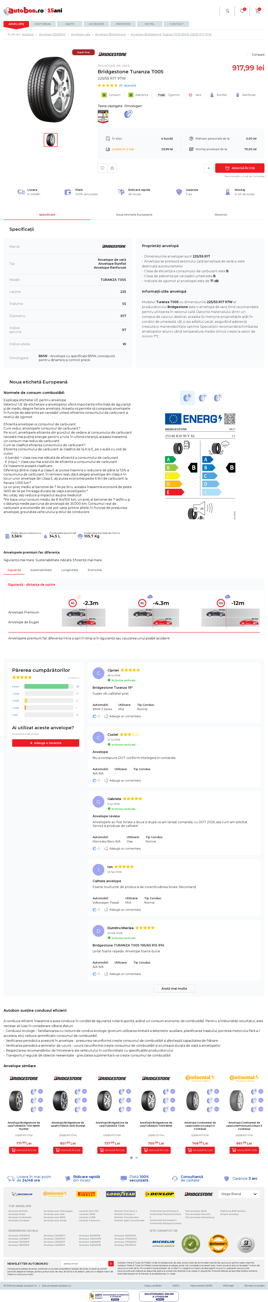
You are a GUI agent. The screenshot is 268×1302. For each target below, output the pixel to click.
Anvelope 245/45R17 (54, 1245)
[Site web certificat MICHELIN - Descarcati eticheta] (163, 1252)
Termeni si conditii (254, 1285)
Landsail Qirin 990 (89, 1211)
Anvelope (16, 24)
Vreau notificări (153, 1285)
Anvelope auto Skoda (55, 1220)
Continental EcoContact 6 (163, 1220)
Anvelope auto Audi (54, 1214)
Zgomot (169, 95)
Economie (95, 570)
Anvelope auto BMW (54, 1217)
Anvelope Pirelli (16, 1214)
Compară (258, 54)
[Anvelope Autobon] (33, 11)
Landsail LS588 (87, 1214)
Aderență (139, 95)
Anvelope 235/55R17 (54, 1242)
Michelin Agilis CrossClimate (129, 1220)
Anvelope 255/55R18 (89, 1235)
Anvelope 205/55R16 (19, 1235)
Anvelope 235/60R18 (90, 1239)
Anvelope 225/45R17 (19, 1239)
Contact (176, 24)
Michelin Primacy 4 (124, 1214)
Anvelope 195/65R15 (18, 1242)
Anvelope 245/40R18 (90, 1245)
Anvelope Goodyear (18, 1220)
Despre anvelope (229, 1214)
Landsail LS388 (87, 1217)
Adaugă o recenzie (47, 743)
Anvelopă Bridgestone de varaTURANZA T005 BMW (156, 1124)
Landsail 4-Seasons (89, 1220)
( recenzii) (127, 85)
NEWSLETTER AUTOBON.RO (27, 1263)
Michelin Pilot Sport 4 (125, 1211)
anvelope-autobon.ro (25, 1285)
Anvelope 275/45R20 (125, 1242)
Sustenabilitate (41, 570)
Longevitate (69, 570)
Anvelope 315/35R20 (125, 1245)
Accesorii (96, 24)
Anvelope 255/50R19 (125, 1235)
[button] (131, 1158)
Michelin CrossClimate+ (126, 1217)
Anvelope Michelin (18, 1211)
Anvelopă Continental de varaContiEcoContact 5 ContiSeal (200, 1125)
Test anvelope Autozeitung (199, 1217)
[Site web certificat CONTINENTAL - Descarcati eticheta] (218, 1252)
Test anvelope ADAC (196, 1211)
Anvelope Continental (19, 1217)
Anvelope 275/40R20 (125, 1239)
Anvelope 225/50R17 (55, 1239)
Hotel (150, 24)
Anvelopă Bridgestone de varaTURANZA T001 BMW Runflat (24, 1125)
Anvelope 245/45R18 (89, 1242)
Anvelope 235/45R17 (54, 1235)
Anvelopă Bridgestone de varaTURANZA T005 (112, 1124)
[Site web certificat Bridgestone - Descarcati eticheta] (246, 1252)
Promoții (123, 24)
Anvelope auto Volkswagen (58, 1211)
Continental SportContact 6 (164, 1211)
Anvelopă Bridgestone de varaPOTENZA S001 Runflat (68, 1124)
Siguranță (14, 570)
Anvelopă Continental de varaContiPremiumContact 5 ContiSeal (244, 1125)
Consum (111, 95)
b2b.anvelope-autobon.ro (56, 1285)
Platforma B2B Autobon (233, 1211)
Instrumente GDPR (201, 1285)
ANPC (176, 1285)
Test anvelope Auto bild (197, 1214)
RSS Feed (228, 1285)
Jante (69, 24)
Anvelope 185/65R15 (18, 1245)
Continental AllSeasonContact (165, 1223)
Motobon (43, 24)
